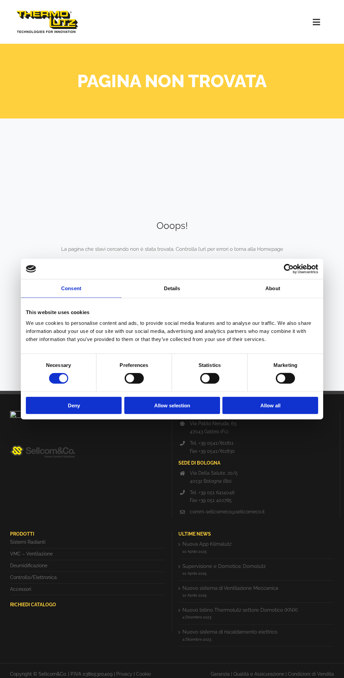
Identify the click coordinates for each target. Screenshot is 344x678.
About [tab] (272, 288)
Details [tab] (172, 288)
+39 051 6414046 (216, 492)
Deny (74, 405)
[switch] (134, 378)
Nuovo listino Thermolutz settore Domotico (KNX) (240, 610)
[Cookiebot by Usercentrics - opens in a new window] (288, 269)
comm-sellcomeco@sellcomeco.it (227, 511)
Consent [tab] (71, 288)
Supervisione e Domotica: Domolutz (224, 566)
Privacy (124, 674)
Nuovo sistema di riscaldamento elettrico (229, 632)
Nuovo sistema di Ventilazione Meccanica (230, 588)
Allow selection (172, 405)
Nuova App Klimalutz (206, 544)
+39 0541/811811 (216, 443)
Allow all (270, 405)
